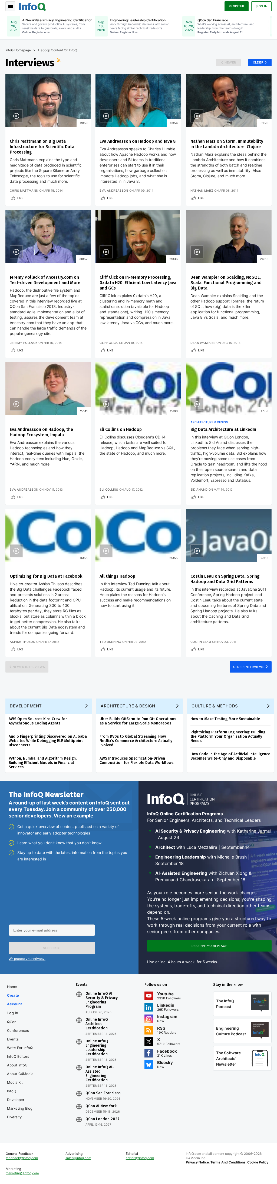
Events (13, 1039)
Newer (230, 62)
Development (26, 706)
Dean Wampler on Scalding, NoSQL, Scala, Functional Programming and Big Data (226, 283)
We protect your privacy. (27, 959)
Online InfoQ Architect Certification (96, 1023)
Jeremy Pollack (23, 343)
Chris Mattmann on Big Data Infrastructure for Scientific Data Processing (42, 147)
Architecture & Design (209, 422)
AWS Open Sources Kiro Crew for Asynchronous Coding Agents (38, 721)
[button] (52, 948)
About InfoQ (17, 1065)
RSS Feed (59, 63)
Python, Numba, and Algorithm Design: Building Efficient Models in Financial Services (43, 762)
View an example (73, 816)
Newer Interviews (29, 667)
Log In (12, 1013)
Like (20, 198)
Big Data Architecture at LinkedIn (223, 429)
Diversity (14, 1117)
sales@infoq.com (78, 1158)
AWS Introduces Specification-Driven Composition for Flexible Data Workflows (136, 760)
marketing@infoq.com (22, 1173)
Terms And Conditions (228, 1162)
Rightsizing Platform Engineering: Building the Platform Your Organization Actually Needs (227, 736)
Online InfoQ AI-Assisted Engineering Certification (99, 1073)
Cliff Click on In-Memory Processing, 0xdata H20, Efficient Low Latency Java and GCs (138, 283)
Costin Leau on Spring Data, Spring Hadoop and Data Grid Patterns (225, 579)
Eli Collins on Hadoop (121, 429)
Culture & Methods (215, 706)
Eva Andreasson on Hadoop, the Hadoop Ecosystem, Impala (41, 432)
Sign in (262, 6)
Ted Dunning (110, 642)
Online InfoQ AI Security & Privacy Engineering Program (101, 1000)
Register (236, 6)
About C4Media (20, 1074)
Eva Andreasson (114, 190)
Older (258, 62)
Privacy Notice (197, 1162)
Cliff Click (109, 343)
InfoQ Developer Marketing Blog (19, 1099)
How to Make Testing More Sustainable (225, 719)
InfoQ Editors (18, 1056)
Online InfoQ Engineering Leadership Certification (96, 1047)
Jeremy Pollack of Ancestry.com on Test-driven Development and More (45, 280)
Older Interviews (248, 667)
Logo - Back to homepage (32, 6)
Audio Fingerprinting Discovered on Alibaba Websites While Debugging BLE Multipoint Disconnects (48, 740)
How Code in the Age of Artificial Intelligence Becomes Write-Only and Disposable (230, 756)
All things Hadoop (117, 576)
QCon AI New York (101, 1106)
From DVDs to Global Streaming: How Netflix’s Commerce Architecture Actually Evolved (136, 740)
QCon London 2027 (102, 1119)
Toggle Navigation (10, 6)
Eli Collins (109, 489)
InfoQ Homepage (18, 50)
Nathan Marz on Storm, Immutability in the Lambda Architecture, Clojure (226, 144)
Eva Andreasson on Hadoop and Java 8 (138, 141)
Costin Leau (200, 642)
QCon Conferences (18, 1026)
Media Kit (15, 1082)
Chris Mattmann (24, 190)
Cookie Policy (257, 1162)
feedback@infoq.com (22, 1158)
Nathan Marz (201, 190)
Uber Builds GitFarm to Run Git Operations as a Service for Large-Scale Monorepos (138, 721)
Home (12, 987)
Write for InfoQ (20, 1048)
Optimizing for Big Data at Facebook (46, 576)
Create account (14, 999)
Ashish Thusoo (22, 642)
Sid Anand (199, 489)
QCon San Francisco (103, 1093)
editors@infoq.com (140, 1158)
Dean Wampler (203, 343)
